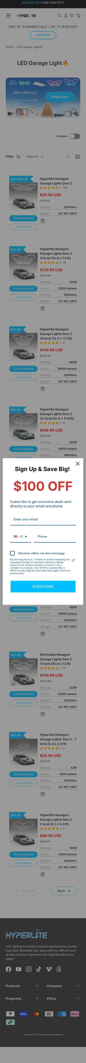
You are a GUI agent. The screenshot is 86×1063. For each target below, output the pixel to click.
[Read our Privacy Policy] (73, 560)
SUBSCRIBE (43, 587)
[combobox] (20, 537)
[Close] (77, 463)
